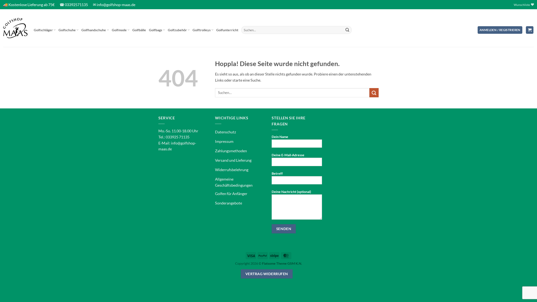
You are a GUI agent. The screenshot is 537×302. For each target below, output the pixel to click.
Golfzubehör (177, 30)
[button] (500, 30)
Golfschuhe (67, 30)
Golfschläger (43, 30)
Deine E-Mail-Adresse (288, 155)
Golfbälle (139, 30)
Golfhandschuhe (93, 30)
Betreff (277, 173)
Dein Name (280, 137)
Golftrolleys (202, 30)
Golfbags (155, 30)
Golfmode (119, 30)
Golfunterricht (227, 30)
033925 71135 (177, 137)
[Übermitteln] (347, 30)
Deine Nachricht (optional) (291, 192)
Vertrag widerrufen (266, 274)
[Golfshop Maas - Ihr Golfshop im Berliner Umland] (15, 28)
